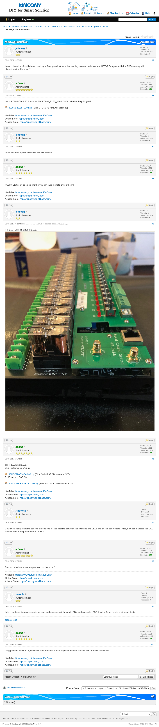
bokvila (20, 594)
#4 (153, 179)
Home (75, 13)
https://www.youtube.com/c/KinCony (33, 115)
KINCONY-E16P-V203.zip (21, 474)
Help (147, 13)
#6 (153, 459)
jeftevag (20, 48)
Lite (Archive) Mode (87, 719)
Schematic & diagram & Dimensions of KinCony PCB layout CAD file (76, 26)
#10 (152, 645)
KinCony (15, 724)
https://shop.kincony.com (31, 118)
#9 (153, 606)
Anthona (21, 510)
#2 (153, 95)
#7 (153, 523)
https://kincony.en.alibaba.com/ (35, 122)
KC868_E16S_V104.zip (20, 107)
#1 (153, 60)
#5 (153, 224)
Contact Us (20, 719)
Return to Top (71, 719)
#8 (153, 561)
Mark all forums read (105, 719)
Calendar (134, 13)
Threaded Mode (147, 41)
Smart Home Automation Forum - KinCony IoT (45, 719)
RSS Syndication (123, 719)
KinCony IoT (35, 724)
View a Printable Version (16, 687)
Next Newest (27, 676)
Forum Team (8, 719)
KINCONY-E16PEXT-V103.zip (23, 483)
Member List (116, 13)
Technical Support (38, 26)
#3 (153, 147)
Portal (87, 13)
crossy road (11, 620)
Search (100, 13)
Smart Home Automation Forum (16, 26)
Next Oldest (12, 676)
